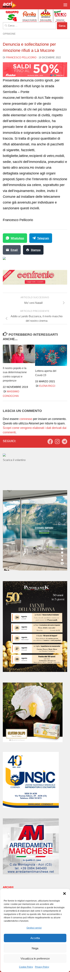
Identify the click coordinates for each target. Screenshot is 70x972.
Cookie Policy (26, 967)
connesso (25, 418)
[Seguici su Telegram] (64, 441)
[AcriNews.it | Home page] (11, 4)
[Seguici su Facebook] (50, 441)
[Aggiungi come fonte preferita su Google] (23, 260)
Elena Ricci (47, 385)
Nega (35, 948)
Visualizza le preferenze (35, 958)
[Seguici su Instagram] (57, 441)
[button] (64, 893)
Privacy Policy (42, 967)
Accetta (35, 938)
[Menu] (65, 4)
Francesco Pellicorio (21, 57)
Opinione (9, 33)
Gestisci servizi (34, 928)
